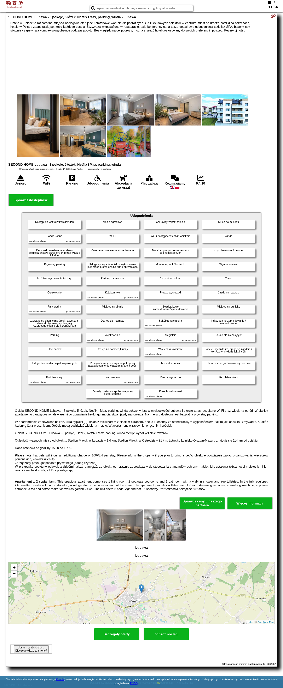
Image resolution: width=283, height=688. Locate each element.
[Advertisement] (141, 63)
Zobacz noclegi (166, 634)
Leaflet (250, 622)
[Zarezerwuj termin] (273, 15)
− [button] (14, 573)
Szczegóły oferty (117, 634)
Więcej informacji (249, 503)
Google (60, 679)
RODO (134, 683)
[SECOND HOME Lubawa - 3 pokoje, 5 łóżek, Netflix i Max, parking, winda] (38, 126)
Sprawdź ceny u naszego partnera (202, 503)
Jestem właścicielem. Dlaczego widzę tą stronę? (31, 649)
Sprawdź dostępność (31, 200)
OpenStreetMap (265, 622)
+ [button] (14, 567)
